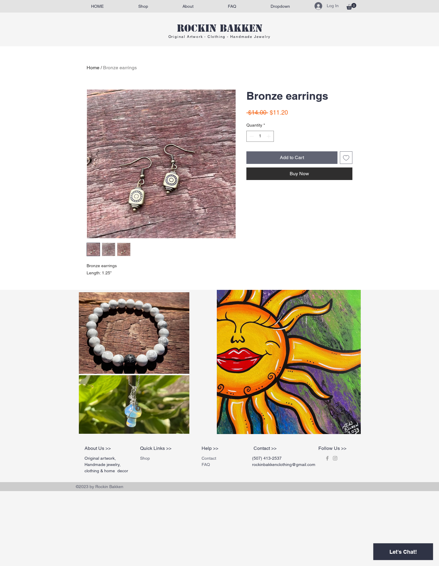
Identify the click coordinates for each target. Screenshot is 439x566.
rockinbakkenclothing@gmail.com (283, 464)
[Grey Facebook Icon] (327, 458)
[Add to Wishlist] (346, 157)
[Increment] (269, 136)
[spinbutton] (260, 136)
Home (93, 67)
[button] (351, 6)
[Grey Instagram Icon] (335, 458)
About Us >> (98, 448)
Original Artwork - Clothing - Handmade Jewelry (219, 37)
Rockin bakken (220, 28)
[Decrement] (251, 136)
